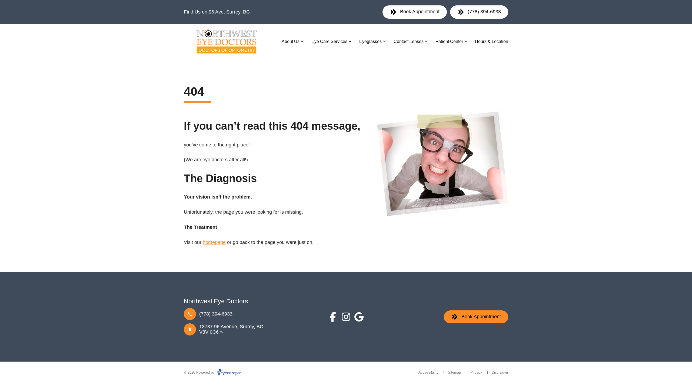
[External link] (359, 317)
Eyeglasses (370, 41)
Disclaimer (500, 372)
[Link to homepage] (226, 41)
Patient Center (449, 41)
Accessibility (428, 372)
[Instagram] (346, 317)
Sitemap (454, 372)
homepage (214, 242)
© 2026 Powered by (200, 372)
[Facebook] (333, 317)
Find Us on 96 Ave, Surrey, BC (217, 12)
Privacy (476, 372)
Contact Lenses (409, 41)
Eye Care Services (329, 41)
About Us (291, 41)
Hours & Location (491, 41)
